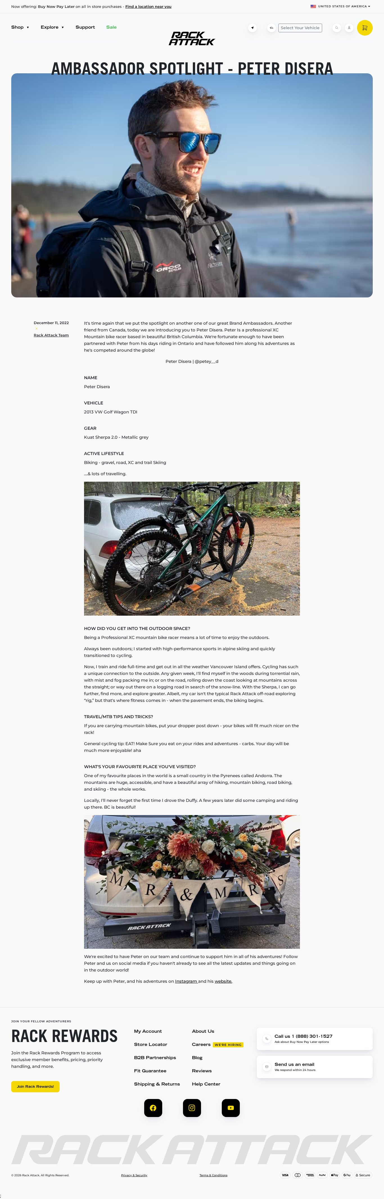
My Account (148, 1032)
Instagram (186, 981)
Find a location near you (148, 6)
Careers (201, 1045)
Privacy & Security (134, 1175)
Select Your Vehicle (300, 27)
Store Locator (150, 1045)
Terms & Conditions (213, 1175)
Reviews (202, 1071)
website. (223, 981)
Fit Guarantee (150, 1071)
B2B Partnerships (155, 1058)
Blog (197, 1058)
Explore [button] (50, 28)
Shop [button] (18, 28)
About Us (203, 1032)
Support (85, 28)
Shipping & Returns (157, 1084)
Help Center (206, 1084)
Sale (111, 28)
